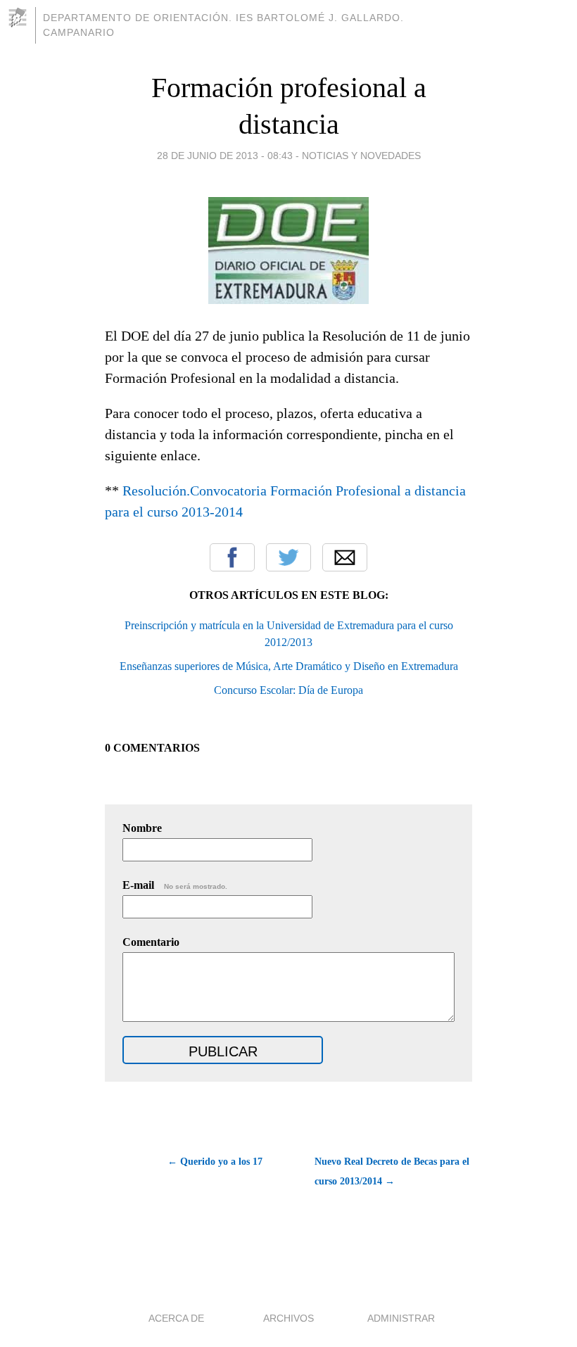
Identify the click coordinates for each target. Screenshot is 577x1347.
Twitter (288, 557)
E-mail (174, 885)
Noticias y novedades (361, 155)
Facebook (232, 557)
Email (344, 557)
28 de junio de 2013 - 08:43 (225, 155)
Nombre (142, 828)
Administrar (401, 1318)
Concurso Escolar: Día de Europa (288, 690)
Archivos (288, 1318)
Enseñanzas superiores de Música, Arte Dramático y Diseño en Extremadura (289, 666)
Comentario (150, 942)
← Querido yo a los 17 (214, 1161)
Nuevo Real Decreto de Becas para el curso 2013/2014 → (392, 1171)
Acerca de (176, 1318)
